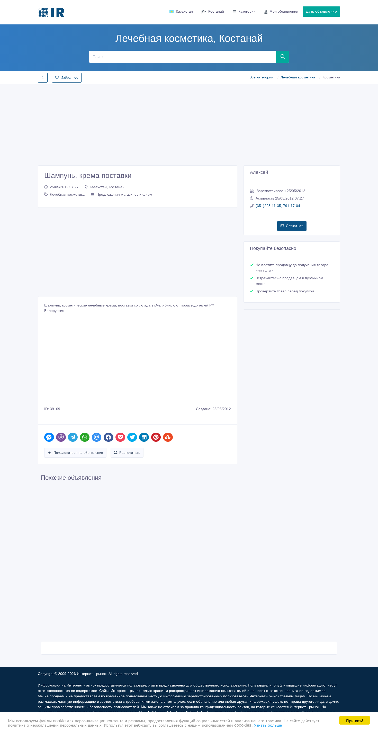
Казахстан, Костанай (107, 187)
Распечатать (129, 453)
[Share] (49, 437)
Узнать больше (268, 724)
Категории (247, 11)
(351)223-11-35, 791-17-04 (278, 206)
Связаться (294, 226)
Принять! (354, 720)
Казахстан (184, 11)
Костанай (216, 11)
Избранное (69, 77)
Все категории (261, 77)
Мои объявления (283, 11)
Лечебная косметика (298, 77)
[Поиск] (282, 56)
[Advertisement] (189, 123)
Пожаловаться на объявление (78, 453)
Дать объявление (321, 11)
